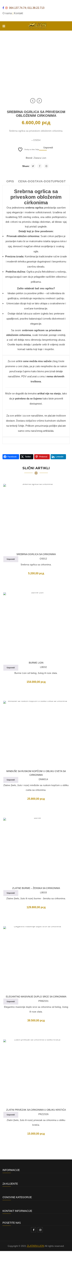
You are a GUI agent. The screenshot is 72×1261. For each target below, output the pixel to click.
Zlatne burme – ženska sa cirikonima (36, 888)
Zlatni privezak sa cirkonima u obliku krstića (36, 1109)
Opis (10, 181)
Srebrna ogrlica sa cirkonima (36, 554)
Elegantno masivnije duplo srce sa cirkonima (36, 996)
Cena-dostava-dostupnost (42, 181)
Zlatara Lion (39, 157)
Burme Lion (36, 662)
